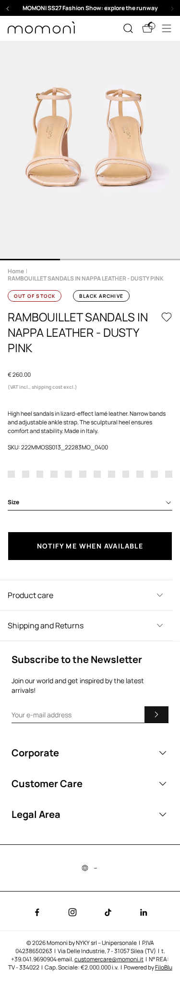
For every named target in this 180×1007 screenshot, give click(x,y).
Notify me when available (90, 545)
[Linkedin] (143, 912)
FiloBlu (163, 967)
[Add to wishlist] (166, 317)
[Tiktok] (108, 912)
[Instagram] (72, 912)
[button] (90, 8)
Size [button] (13, 502)
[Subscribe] (156, 714)
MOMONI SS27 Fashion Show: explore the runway (90, 8)
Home (16, 271)
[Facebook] (37, 912)
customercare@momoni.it (109, 959)
